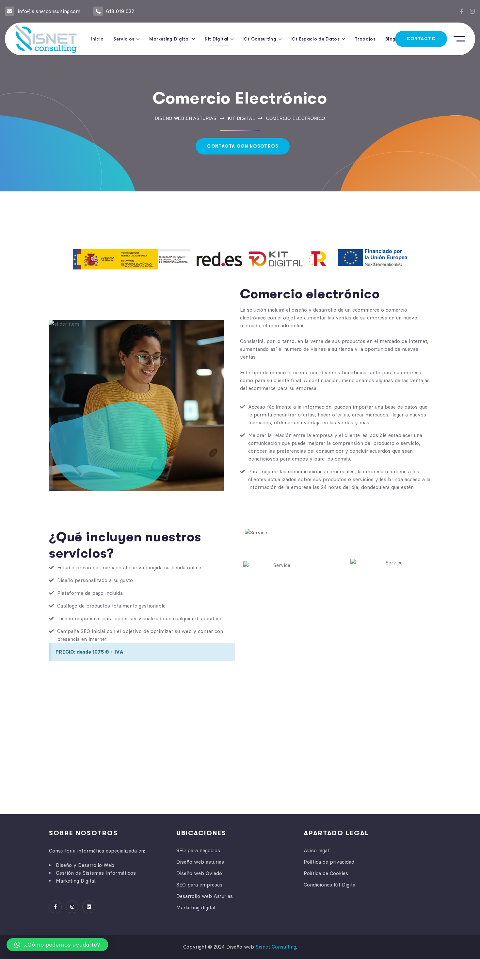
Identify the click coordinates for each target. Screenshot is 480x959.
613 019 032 (120, 11)
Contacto (421, 38)
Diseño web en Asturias (185, 118)
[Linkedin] (88, 907)
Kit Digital (241, 118)
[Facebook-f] (461, 11)
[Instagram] (472, 11)
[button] (57, 944)
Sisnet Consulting (276, 947)
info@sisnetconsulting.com (49, 11)
